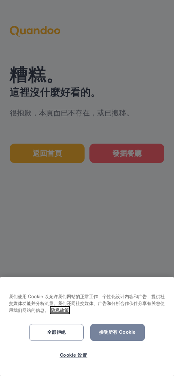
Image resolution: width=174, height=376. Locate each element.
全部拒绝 (56, 332)
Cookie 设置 (73, 355)
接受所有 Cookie (117, 332)
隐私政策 (60, 310)
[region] (87, 326)
